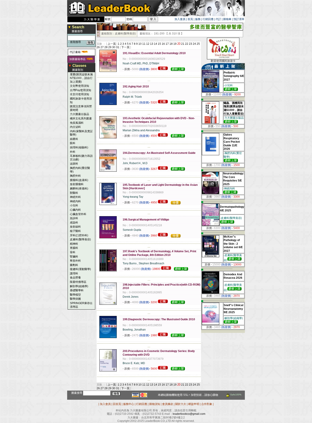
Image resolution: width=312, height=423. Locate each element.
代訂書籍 (75, 52)
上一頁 (112, 43)
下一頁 (125, 47)
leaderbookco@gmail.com (189, 413)
